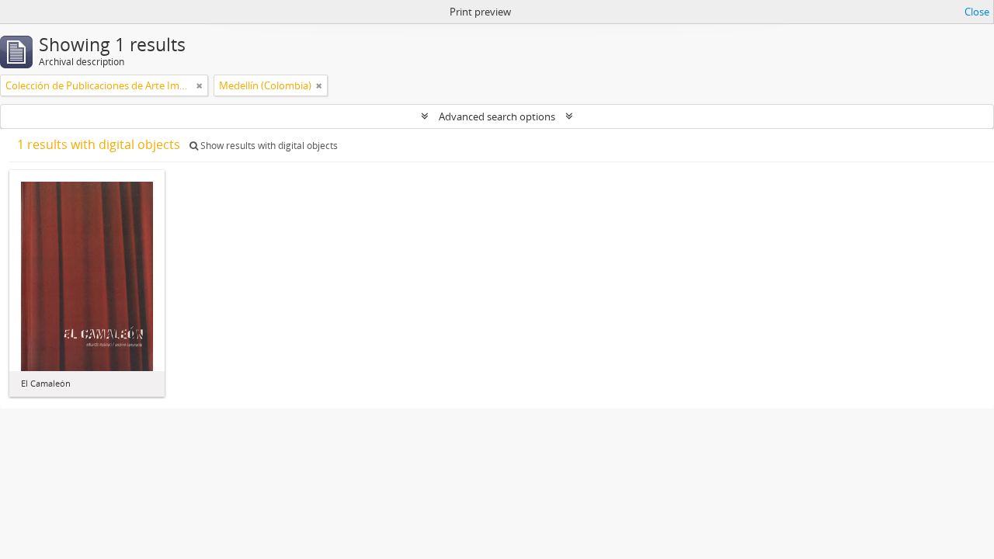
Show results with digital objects (268, 145)
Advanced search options (497, 116)
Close (976, 12)
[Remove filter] (199, 85)
